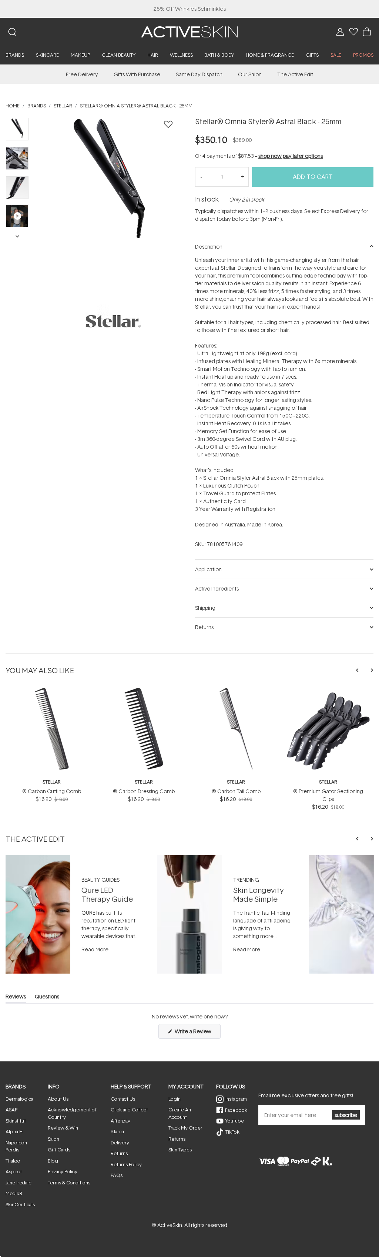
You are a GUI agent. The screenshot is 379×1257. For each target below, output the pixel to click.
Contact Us (123, 1098)
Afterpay (120, 1120)
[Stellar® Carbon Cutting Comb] (52, 690)
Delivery (120, 1142)
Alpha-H (14, 1131)
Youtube (234, 1120)
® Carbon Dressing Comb (144, 791)
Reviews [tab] (16, 997)
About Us (58, 1098)
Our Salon (250, 74)
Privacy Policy (62, 1171)
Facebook (236, 1110)
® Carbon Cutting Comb (51, 791)
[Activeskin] (189, 31)
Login (174, 1098)
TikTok (232, 1131)
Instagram (236, 1098)
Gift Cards (59, 1149)
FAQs (117, 1175)
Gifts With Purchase (137, 74)
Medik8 (14, 1193)
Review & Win (63, 1127)
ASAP (11, 1109)
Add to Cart (313, 177)
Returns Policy (126, 1164)
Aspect (14, 1171)
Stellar (52, 782)
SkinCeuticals (20, 1204)
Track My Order (185, 1127)
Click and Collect (129, 1109)
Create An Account (179, 1113)
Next (17, 235)
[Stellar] (113, 321)
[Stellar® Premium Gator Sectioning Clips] (328, 690)
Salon (53, 1138)
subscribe (346, 1114)
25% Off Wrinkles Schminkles (190, 9)
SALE (336, 54)
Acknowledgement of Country (72, 1113)
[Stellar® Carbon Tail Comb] (236, 690)
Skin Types (180, 1149)
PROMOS (363, 54)
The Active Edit (295, 74)
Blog (53, 1160)
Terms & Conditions (69, 1182)
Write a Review (197, 1033)
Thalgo (13, 1160)
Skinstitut (16, 1120)
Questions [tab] (47, 997)
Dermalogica (19, 1098)
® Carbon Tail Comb (236, 791)
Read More (94, 949)
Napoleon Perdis (16, 1146)
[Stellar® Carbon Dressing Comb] (144, 690)
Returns (119, 1153)
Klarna (117, 1131)
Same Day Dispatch (199, 74)
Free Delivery (82, 74)
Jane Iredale (18, 1182)
